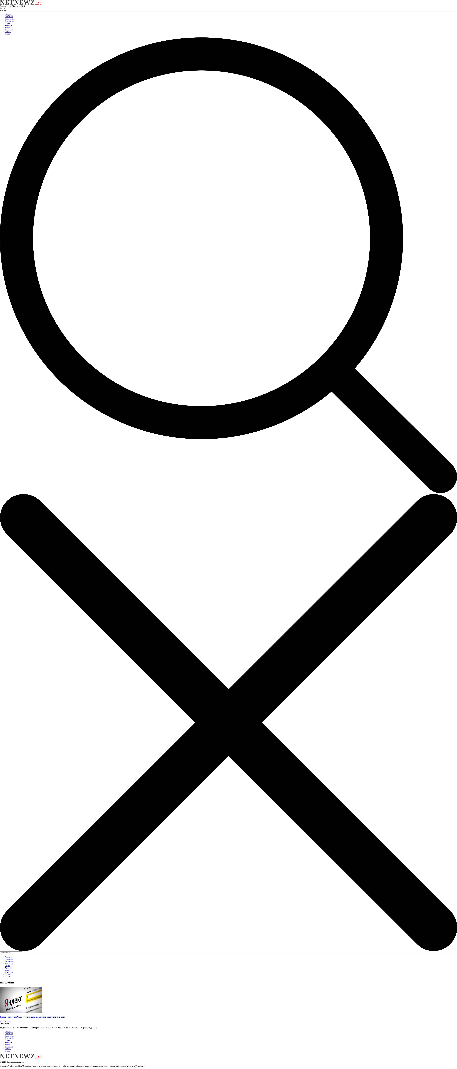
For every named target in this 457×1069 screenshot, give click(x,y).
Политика (9, 17)
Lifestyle (8, 32)
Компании (9, 30)
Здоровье (8, 25)
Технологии (10, 19)
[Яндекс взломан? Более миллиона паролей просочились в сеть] (21, 1012)
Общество (9, 15)
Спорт (7, 34)
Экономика (9, 21)
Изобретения (5, 1021)
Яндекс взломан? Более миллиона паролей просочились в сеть (32, 1017)
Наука (7, 23)
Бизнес (7, 27)
